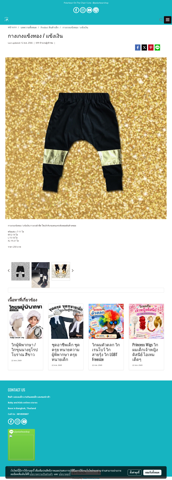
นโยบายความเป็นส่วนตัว (41, 474)
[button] (160, 20)
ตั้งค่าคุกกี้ (134, 472)
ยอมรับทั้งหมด (152, 472)
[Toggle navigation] (167, 20)
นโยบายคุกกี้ (65, 474)
